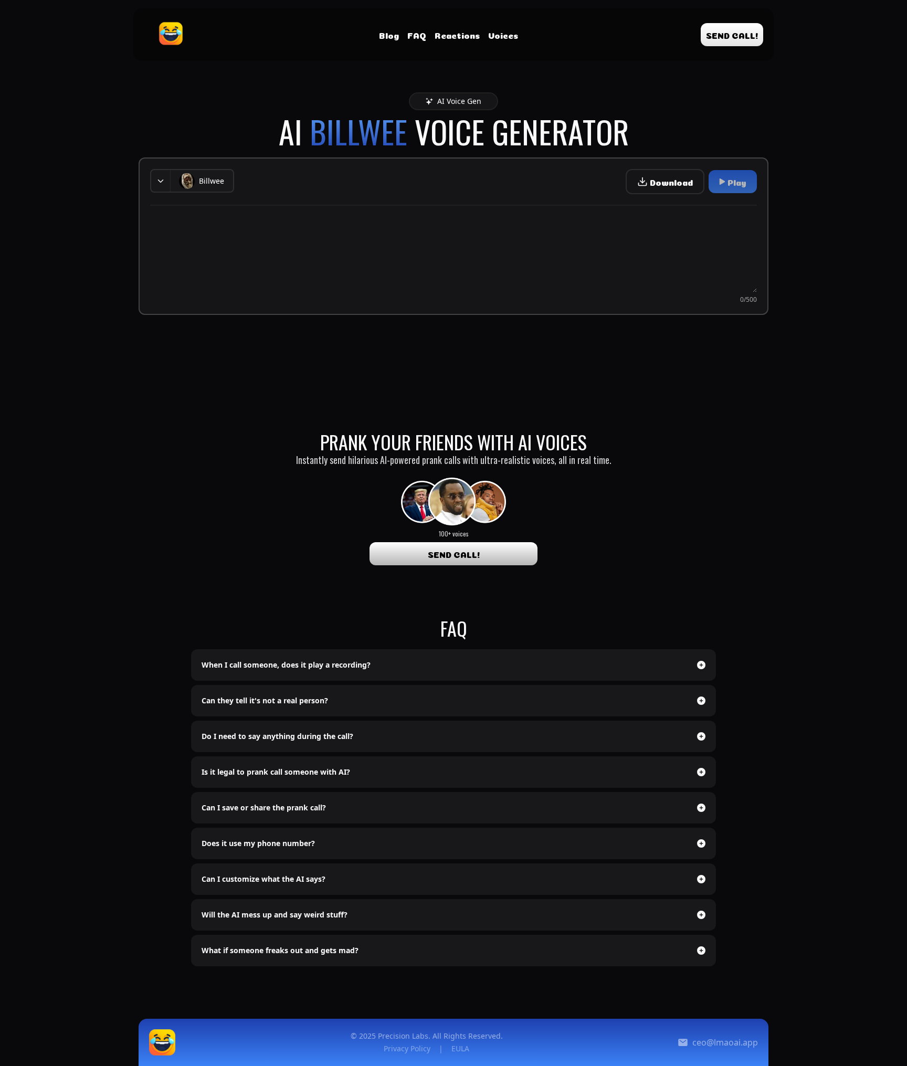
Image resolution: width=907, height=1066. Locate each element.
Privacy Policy (407, 1048)
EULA (460, 1048)
